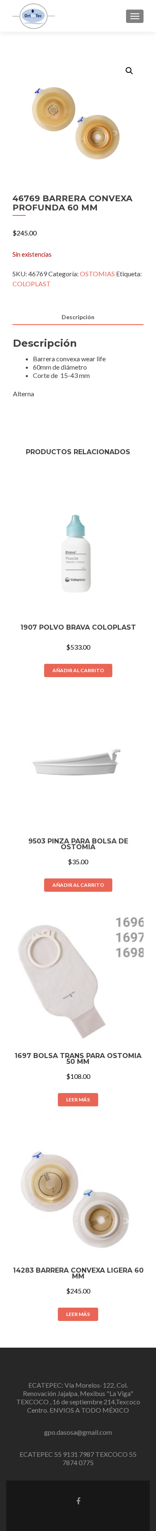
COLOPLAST (31, 284)
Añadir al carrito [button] (78, 670)
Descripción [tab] (78, 316)
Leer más (78, 1099)
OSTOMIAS (97, 274)
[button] (129, 70)
